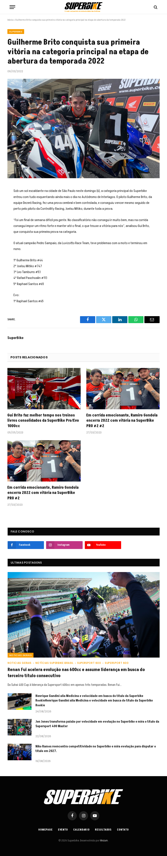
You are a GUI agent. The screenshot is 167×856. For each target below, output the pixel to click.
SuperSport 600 (89, 663)
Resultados (103, 830)
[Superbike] (83, 7)
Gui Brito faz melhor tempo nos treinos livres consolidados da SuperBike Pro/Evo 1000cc (43, 421)
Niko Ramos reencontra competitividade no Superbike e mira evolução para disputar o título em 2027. (95, 748)
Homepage (45, 830)
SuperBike (15, 338)
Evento (63, 830)
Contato (123, 830)
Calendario (81, 830)
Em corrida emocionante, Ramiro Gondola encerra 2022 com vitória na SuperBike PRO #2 (42, 493)
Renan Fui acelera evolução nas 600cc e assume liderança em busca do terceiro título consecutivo (76, 673)
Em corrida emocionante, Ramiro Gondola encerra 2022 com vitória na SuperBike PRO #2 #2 (121, 421)
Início (10, 20)
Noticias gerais (20, 655)
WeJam (104, 841)
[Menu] (12, 7)
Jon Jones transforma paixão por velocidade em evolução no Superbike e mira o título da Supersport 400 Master (97, 723)
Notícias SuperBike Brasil (54, 663)
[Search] (155, 7)
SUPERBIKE (15, 31)
